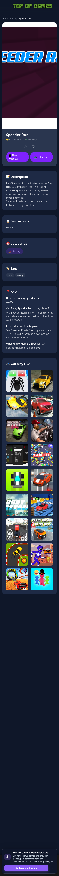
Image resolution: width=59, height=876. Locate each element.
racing (20, 275)
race (10, 275)
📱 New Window (13, 156)
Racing (13, 18)
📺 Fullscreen (41, 157)
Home (5, 18)
